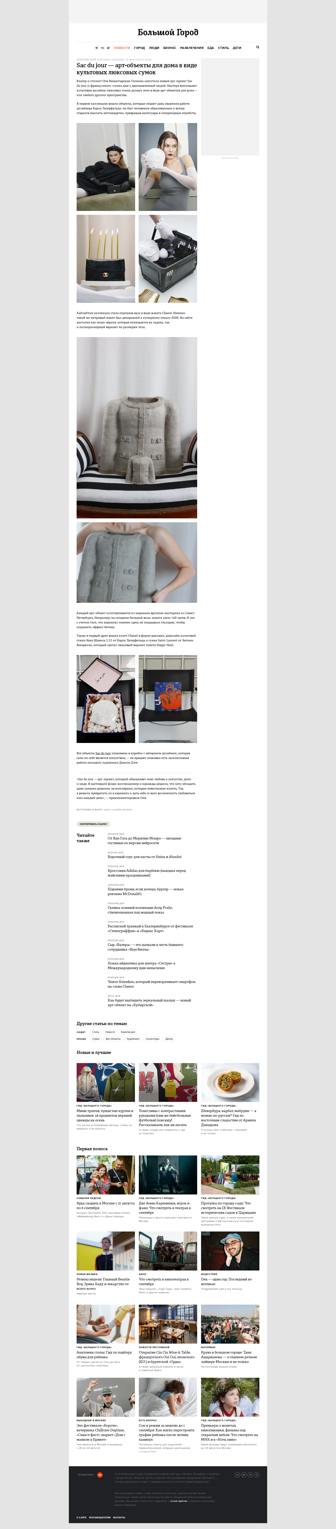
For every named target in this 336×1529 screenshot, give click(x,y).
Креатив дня (86, 59)
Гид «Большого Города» (94, 1105)
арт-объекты (113, 1038)
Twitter (246, 1474)
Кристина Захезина (110, 59)
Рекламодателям (100, 1517)
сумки (96, 1038)
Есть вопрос (148, 1420)
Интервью (208, 1347)
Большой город (85, 1475)
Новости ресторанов (154, 1347)
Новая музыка (87, 1274)
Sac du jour (103, 753)
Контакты (119, 1517)
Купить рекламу (230, 158)
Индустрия (209, 1274)
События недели (89, 1198)
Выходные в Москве (91, 1420)
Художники (133, 1038)
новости (110, 1032)
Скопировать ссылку (93, 824)
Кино (142, 1274)
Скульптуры (152, 1038)
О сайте (82, 1517)
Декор (169, 1038)
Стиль (95, 1032)
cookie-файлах (178, 1501)
